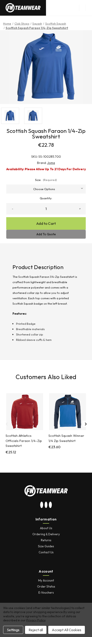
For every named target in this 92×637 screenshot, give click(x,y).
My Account (46, 580)
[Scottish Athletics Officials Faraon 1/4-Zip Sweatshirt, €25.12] (24, 411)
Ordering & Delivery (46, 534)
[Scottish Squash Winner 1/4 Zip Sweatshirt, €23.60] (67, 411)
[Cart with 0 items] (89, 8)
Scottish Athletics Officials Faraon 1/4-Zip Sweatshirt (24, 440)
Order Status (46, 586)
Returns (46, 540)
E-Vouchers (46, 592)
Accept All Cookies (66, 630)
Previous (6, 424)
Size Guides (46, 546)
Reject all (36, 630)
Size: (46, 180)
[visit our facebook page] (50, 505)
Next (85, 424)
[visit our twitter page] (46, 505)
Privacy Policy (35, 620)
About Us (46, 528)
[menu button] (82, 8)
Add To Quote (46, 234)
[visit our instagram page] (42, 505)
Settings (13, 630)
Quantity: (46, 198)
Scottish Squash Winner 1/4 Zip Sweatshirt (66, 438)
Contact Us (46, 552)
